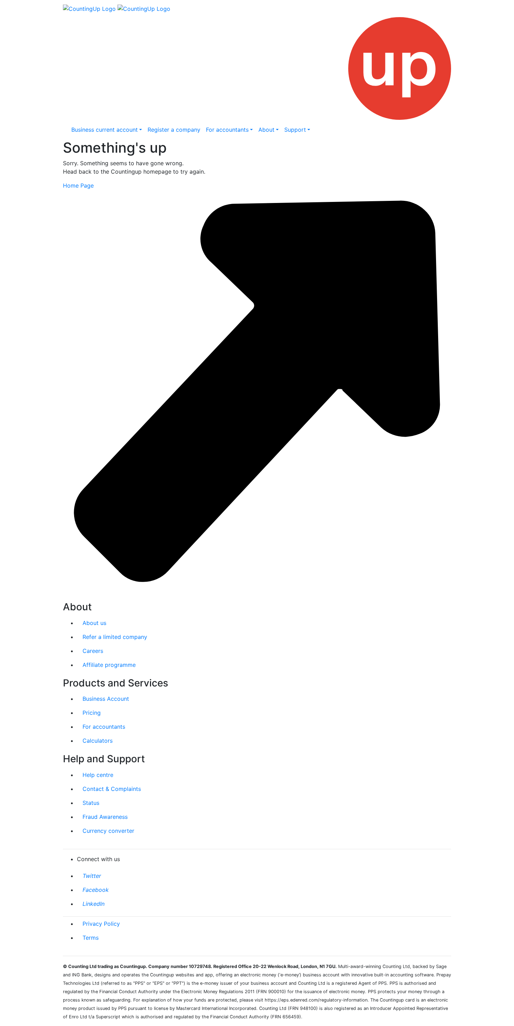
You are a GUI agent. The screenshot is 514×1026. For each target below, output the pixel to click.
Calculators (98, 740)
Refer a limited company (115, 636)
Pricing (92, 712)
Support (295, 129)
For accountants (227, 129)
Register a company (174, 129)
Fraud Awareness (105, 816)
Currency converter (108, 830)
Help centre (98, 774)
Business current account (104, 129)
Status (91, 802)
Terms (91, 937)
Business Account (106, 698)
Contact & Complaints (112, 788)
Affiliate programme (109, 664)
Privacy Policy (101, 923)
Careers (93, 650)
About (266, 129)
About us (94, 622)
